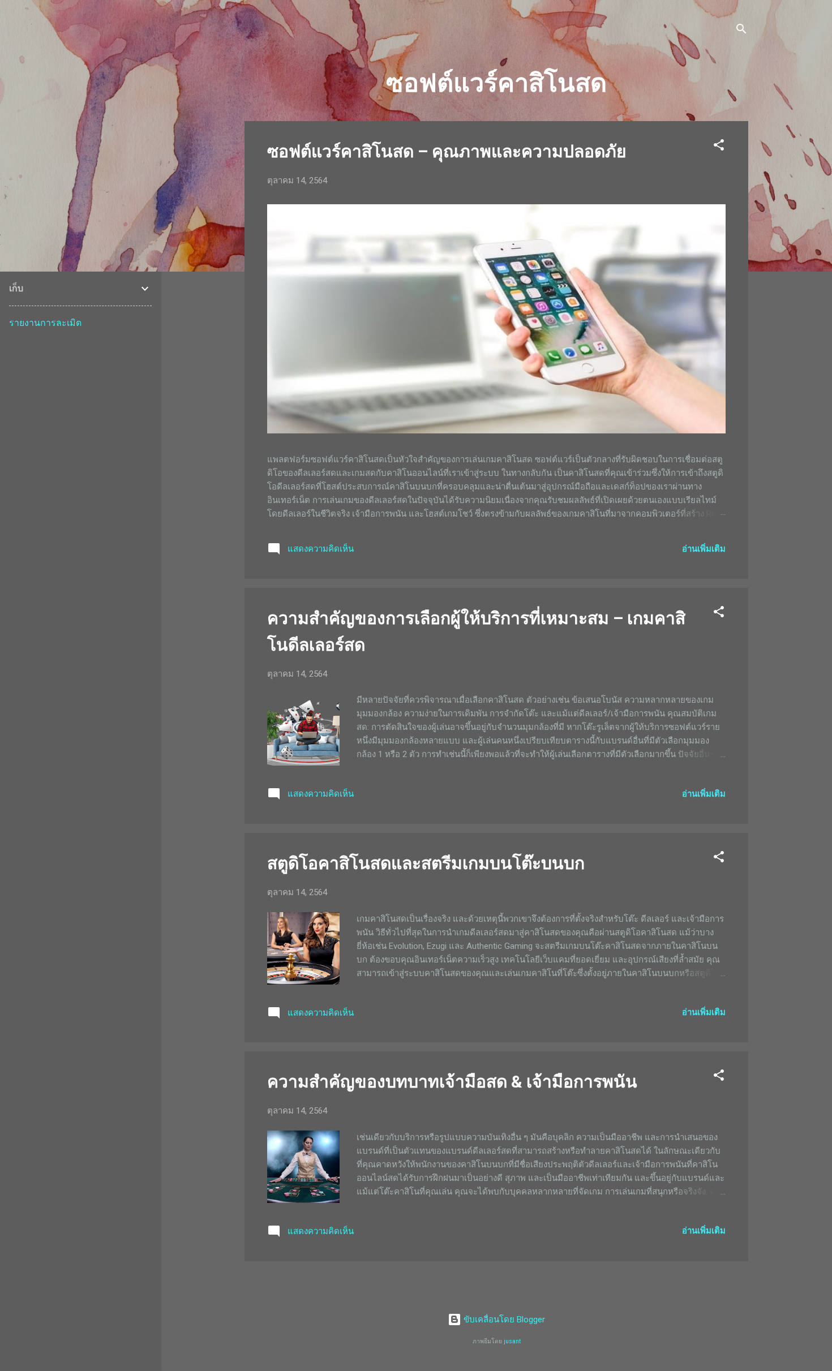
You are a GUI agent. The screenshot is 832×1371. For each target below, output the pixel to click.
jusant (512, 1341)
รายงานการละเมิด (45, 322)
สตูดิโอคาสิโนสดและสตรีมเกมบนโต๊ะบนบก (426, 863)
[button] (719, 147)
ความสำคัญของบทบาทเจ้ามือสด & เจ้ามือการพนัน (452, 1081)
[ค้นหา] (741, 31)
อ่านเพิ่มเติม (704, 549)
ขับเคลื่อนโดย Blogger (503, 1319)
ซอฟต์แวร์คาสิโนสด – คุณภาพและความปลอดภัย (447, 151)
